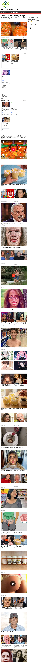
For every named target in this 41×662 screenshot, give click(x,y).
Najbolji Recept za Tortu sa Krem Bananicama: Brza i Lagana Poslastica (33, 29)
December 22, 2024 (5, 20)
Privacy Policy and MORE (14, 12)
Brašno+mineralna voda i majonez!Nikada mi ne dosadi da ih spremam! (33, 20)
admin (10, 20)
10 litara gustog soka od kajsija (33, 17)
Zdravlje (6, 12)
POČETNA (2, 12)
